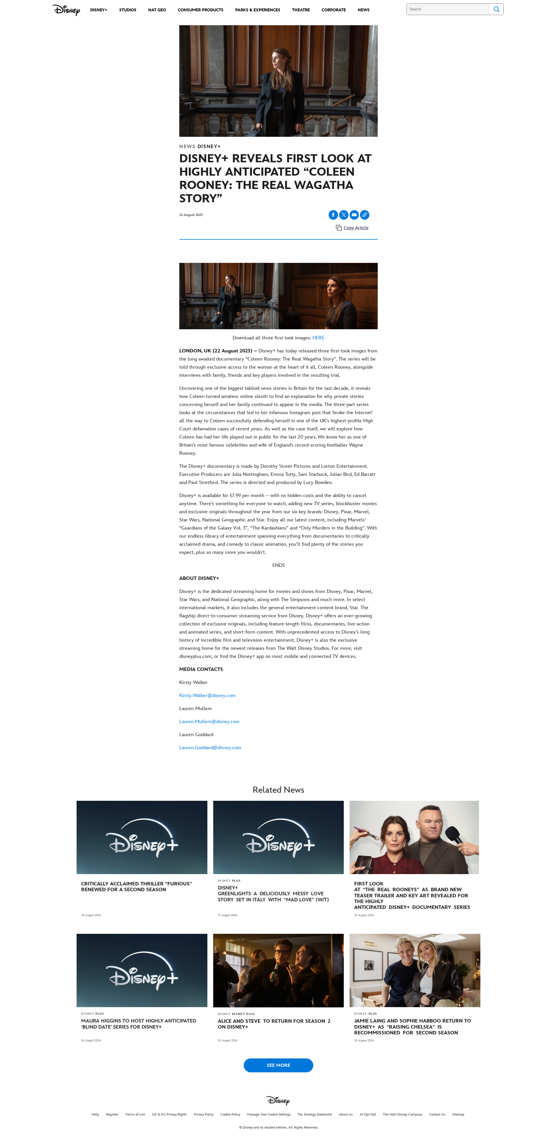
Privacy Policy (204, 1114)
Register (112, 1114)
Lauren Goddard (196, 735)
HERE (318, 338)
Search (497, 9)
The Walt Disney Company (402, 1114)
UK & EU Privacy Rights (169, 1114)
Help (95, 1114)
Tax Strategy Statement (315, 1114)
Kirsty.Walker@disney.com (207, 695)
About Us (346, 1114)
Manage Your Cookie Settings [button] (269, 1114)
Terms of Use (135, 1114)
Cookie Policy (230, 1114)
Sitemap (458, 1114)
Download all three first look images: (278, 338)
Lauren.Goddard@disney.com (210, 748)
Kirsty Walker (193, 682)
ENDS (278, 565)
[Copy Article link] (364, 215)
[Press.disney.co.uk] (66, 10)
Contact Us (437, 1114)
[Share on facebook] (333, 215)
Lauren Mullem (195, 709)
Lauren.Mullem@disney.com (209, 722)
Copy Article (356, 228)
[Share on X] (343, 215)
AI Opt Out (368, 1114)
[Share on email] (354, 215)
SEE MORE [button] (278, 1065)
